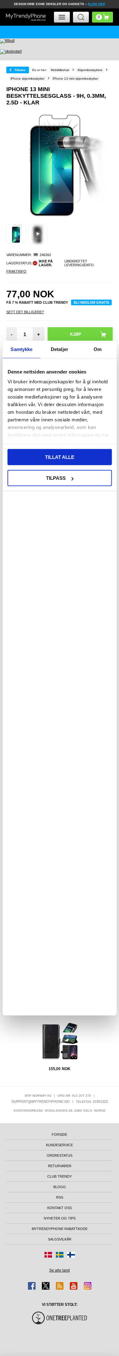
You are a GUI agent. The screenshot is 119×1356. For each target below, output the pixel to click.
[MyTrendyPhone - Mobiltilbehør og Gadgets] (26, 17)
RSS (59, 1197)
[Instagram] (87, 1286)
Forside (59, 1134)
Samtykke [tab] (21, 349)
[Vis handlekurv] (102, 17)
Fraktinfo (16, 271)
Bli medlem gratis (91, 302)
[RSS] (59, 1286)
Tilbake (20, 70)
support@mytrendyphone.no (40, 1101)
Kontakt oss (59, 1208)
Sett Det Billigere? (25, 312)
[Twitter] (46, 1286)
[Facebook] (32, 1286)
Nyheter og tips (60, 1218)
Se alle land (59, 1270)
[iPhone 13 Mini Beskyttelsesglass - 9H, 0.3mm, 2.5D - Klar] (16, 234)
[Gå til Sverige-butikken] (59, 1255)
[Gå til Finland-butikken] (71, 1255)
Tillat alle (59, 457)
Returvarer (59, 1166)
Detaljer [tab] (59, 349)
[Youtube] (73, 1286)
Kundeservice (59, 1145)
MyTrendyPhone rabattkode (60, 1229)
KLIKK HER (96, 4)
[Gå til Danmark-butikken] (48, 1255)
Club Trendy (59, 1176)
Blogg (59, 1187)
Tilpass (56, 478)
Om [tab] (98, 349)
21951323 (100, 1101)
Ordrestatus (59, 1155)
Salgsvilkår (59, 1239)
